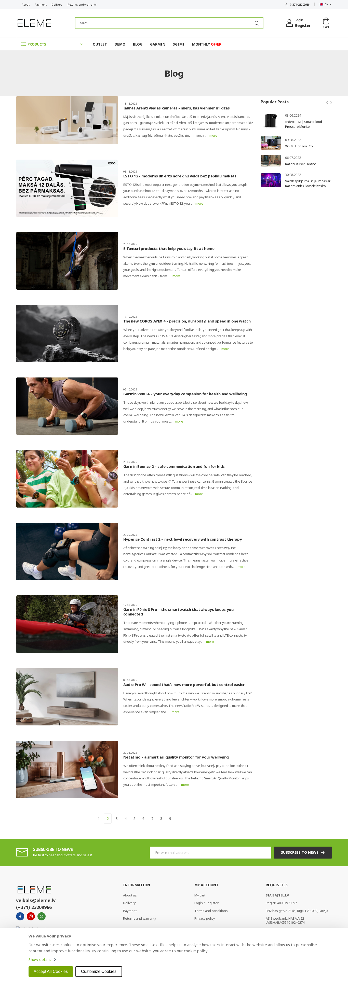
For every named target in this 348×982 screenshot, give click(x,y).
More (213, 135)
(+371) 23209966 (299, 4)
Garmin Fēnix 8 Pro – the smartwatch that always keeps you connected (178, 611)
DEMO (120, 44)
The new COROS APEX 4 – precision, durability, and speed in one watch (187, 321)
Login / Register (206, 903)
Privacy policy (204, 918)
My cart (199, 895)
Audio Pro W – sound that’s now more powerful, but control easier (184, 684)
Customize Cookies (98, 971)
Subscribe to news (299, 852)
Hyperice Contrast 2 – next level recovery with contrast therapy (182, 539)
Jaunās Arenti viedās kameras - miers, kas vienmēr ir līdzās (176, 107)
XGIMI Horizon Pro (299, 146)
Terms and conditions (211, 910)
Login (299, 20)
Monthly (206, 44)
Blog (138, 44)
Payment (41, 4)
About (26, 4)
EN (326, 4)
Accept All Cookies (51, 971)
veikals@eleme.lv (36, 900)
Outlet (100, 44)
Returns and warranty (82, 4)
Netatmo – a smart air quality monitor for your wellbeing (176, 757)
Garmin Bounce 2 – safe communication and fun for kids (174, 466)
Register (303, 25)
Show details (40, 959)
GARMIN (157, 44)
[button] (51, 43)
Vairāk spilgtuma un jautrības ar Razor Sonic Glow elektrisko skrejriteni (307, 186)
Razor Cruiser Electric (300, 164)
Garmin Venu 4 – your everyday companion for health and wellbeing (185, 393)
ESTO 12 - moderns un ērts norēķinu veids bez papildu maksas (179, 175)
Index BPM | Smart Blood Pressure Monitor (303, 124)
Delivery (56, 4)
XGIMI (178, 44)
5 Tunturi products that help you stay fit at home (169, 248)
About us (130, 895)
